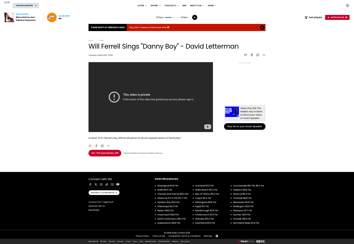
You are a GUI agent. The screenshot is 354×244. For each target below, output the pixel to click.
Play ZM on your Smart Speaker (245, 117)
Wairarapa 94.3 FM (167, 206)
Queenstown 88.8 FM (168, 223)
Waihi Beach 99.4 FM (206, 189)
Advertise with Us (96, 206)
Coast (128, 241)
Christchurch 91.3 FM (206, 214)
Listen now (58, 17)
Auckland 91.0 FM (204, 185)
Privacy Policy (142, 236)
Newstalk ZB (93, 241)
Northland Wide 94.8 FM (246, 223)
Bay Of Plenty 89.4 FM (207, 194)
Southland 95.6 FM (205, 223)
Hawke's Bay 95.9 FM (168, 202)
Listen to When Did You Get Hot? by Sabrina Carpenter (22, 17)
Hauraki (120, 241)
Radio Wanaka (164, 241)
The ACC (112, 241)
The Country (185, 241)
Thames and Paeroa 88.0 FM (172, 194)
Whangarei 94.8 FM (167, 185)
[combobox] (264, 55)
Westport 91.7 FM (242, 210)
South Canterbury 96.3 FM (171, 218)
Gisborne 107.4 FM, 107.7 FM (172, 198)
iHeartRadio (93, 210)
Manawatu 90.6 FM (243, 202)
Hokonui (175, 241)
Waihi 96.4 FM (164, 189)
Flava (135, 241)
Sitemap (208, 236)
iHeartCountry (150, 241)
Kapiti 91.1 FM (202, 206)
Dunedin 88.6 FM (242, 218)
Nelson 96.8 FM (165, 210)
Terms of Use (158, 236)
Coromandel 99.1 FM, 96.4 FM (248, 185)
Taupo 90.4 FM (203, 198)
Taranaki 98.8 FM (242, 198)
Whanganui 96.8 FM (205, 202)
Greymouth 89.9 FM (168, 214)
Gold (141, 241)
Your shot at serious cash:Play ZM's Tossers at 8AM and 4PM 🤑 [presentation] (177, 27)
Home (90, 40)
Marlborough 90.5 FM (206, 210)
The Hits (103, 241)
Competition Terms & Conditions (184, 236)
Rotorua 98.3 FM (241, 194)
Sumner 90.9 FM (241, 214)
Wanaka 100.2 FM (204, 218)
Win (184, 5)
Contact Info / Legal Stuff (100, 202)
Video (101, 40)
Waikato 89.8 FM (242, 189)
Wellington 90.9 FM (243, 206)
